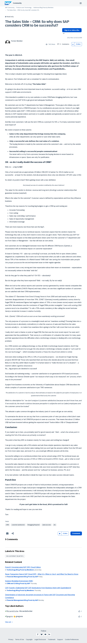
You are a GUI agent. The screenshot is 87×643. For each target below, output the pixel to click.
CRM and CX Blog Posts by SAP (18, 583)
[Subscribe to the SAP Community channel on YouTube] (45, 634)
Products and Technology (24, 7)
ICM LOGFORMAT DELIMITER (14, 556)
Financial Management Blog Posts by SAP (22, 577)
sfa (54, 525)
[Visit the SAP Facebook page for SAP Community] (38, 634)
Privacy (10, 639)
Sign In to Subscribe (71, 30)
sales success (46, 525)
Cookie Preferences (72, 639)
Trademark (51, 639)
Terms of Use (19, 639)
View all (8, 622)
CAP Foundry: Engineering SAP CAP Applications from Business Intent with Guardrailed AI (38, 588)
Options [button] (63, 34)
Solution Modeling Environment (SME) (19, 581)
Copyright (29, 639)
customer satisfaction (18, 525)
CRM (7, 525)
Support (60, 639)
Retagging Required (33, 525)
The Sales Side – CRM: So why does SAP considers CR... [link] (23, 10)
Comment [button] (76, 533)
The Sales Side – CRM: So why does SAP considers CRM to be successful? (37, 23)
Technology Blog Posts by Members (20, 570)
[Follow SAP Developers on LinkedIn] (49, 634)
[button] (73, 44)
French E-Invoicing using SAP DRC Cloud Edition (23, 567)
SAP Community (9, 7)
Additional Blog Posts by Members (43, 7)
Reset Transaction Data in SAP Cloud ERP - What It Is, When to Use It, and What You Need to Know (41, 574)
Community (17, 3)
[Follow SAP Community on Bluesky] (41, 634)
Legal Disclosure (40, 639)
